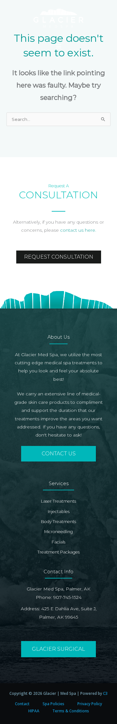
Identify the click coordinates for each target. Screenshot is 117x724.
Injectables (59, 511)
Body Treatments (58, 521)
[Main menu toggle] (58, 46)
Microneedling (58, 531)
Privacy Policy (89, 703)
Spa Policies (53, 703)
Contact (22, 703)
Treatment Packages (58, 552)
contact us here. (78, 230)
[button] (58, 453)
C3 (105, 693)
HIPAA (33, 710)
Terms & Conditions (70, 710)
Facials (58, 542)
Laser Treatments (58, 501)
